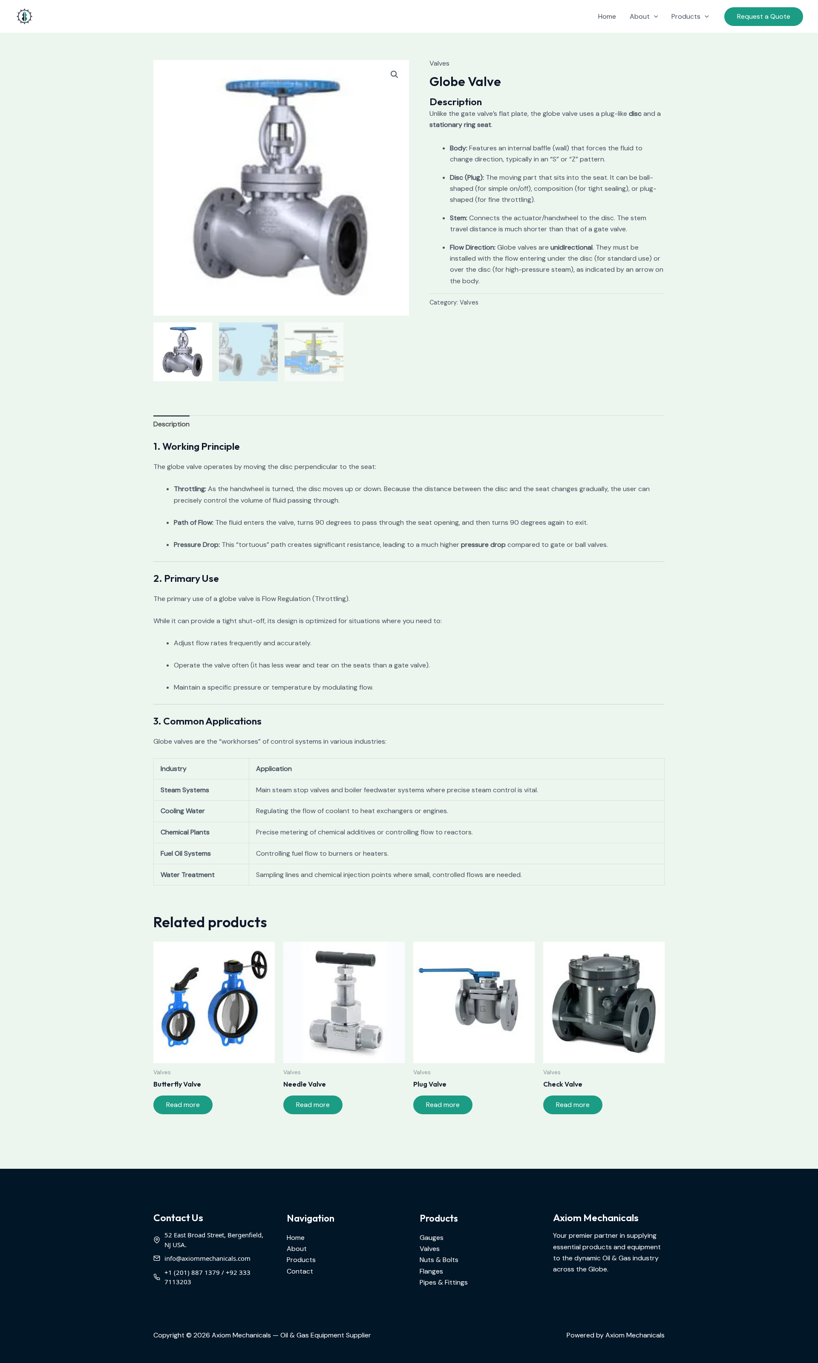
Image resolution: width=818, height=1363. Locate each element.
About (640, 16)
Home (607, 16)
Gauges (432, 1237)
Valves (439, 63)
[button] (654, 17)
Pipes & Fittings (444, 1282)
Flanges (431, 1271)
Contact (300, 1271)
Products (685, 16)
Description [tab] (171, 424)
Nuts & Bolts (439, 1259)
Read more (183, 1104)
